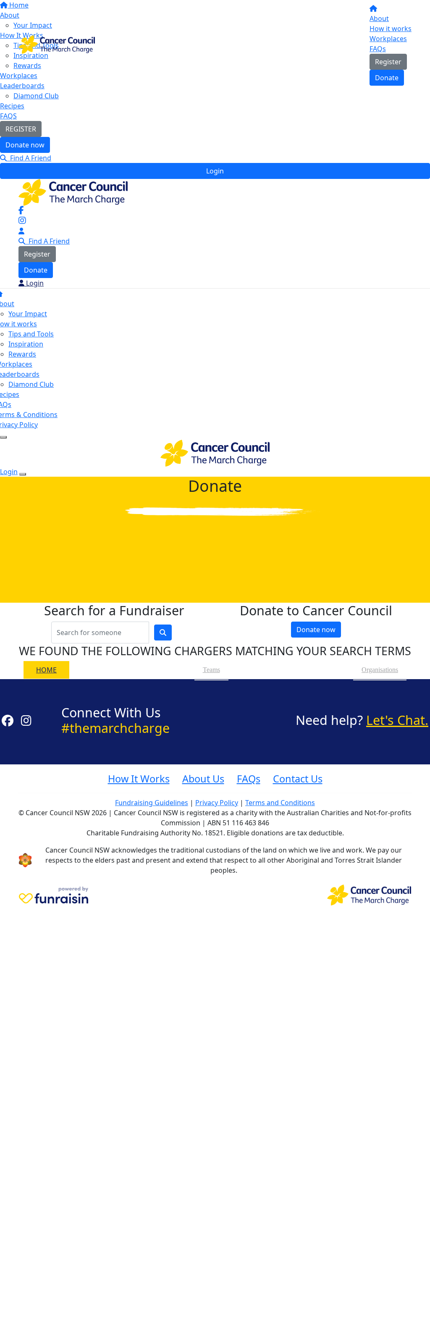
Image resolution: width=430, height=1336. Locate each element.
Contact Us (297, 778)
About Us (203, 778)
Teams (211, 669)
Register (388, 61)
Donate (387, 77)
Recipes (12, 105)
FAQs (378, 48)
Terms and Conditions (280, 802)
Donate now (25, 145)
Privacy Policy (216, 802)
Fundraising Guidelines (151, 802)
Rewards (22, 354)
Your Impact (27, 313)
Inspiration (25, 344)
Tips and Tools (31, 334)
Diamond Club (36, 95)
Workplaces (388, 38)
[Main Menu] (3, 437)
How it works (391, 28)
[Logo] (56, 43)
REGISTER (20, 129)
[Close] (22, 474)
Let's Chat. (397, 720)
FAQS (8, 116)
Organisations (380, 669)
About (379, 18)
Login (215, 171)
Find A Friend (29, 158)
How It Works (139, 778)
